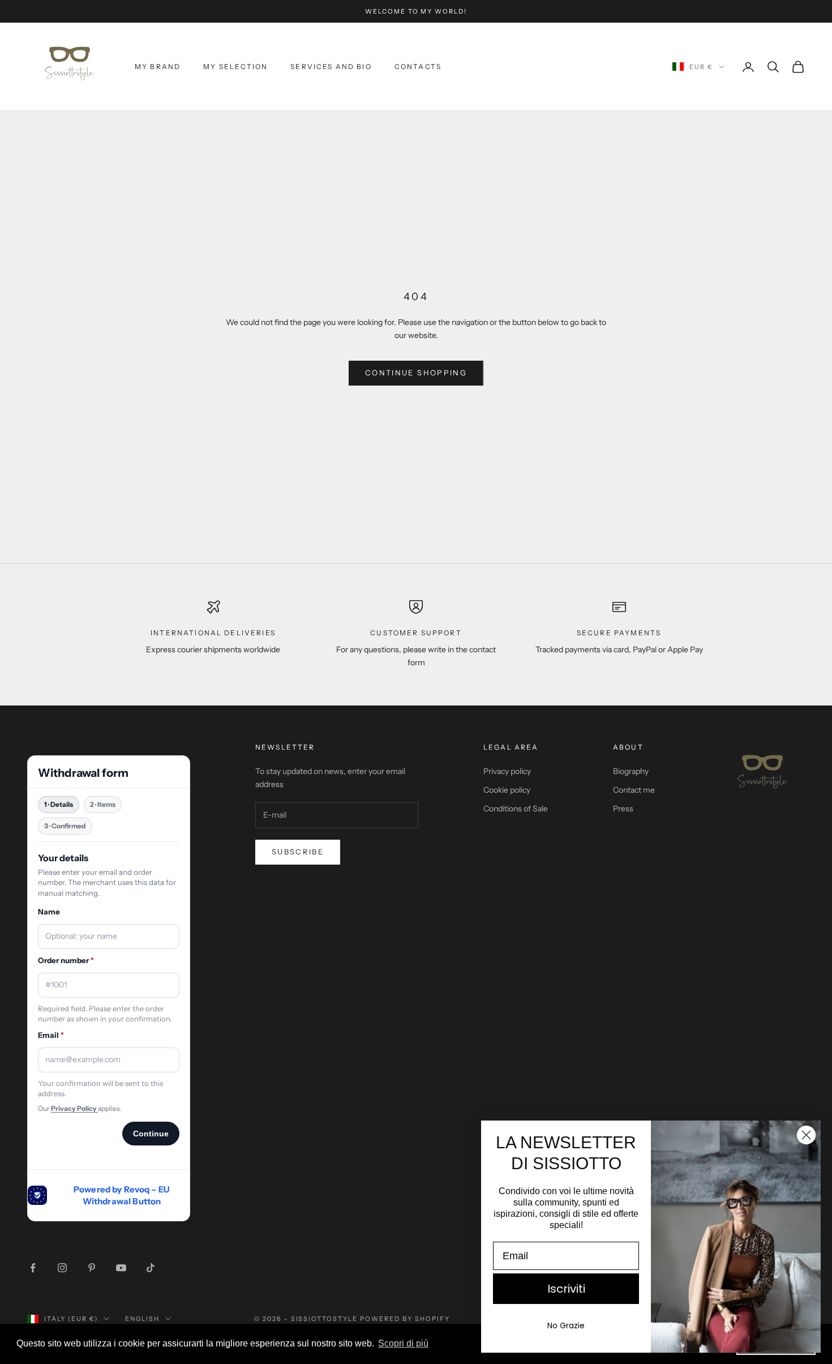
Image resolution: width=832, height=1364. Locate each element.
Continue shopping (416, 372)
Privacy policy (507, 771)
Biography (631, 771)
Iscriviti (566, 1289)
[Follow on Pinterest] (91, 1267)
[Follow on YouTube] (121, 1267)
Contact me (634, 790)
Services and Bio (331, 66)
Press (623, 808)
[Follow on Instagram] (62, 1267)
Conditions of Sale (515, 808)
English (142, 1319)
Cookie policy (506, 790)
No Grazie (566, 1325)
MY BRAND (158, 66)
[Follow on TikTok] (150, 1267)
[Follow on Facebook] (32, 1267)
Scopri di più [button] (403, 1343)
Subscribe (298, 851)
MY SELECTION (235, 66)
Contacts (417, 66)
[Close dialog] (806, 1135)
